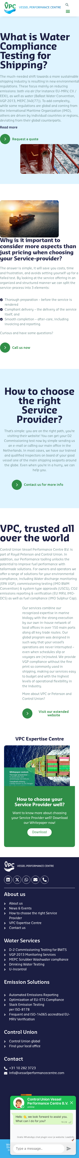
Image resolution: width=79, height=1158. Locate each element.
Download (39, 832)
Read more (8, 127)
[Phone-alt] (45, 880)
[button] (67, 5)
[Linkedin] (8, 880)
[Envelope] (35, 880)
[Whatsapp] (26, 880)
